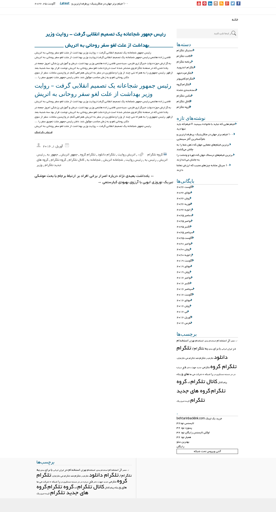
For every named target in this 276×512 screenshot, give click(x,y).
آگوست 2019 (185, 260)
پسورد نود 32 (184, 428)
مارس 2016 (184, 323)
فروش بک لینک (43, 132)
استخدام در (72, 470)
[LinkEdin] (210, 3)
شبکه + (206, 374)
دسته (227, 374)
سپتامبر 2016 (185, 289)
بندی (211, 349)
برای (216, 348)
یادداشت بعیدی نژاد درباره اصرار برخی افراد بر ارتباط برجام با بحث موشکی (95, 176)
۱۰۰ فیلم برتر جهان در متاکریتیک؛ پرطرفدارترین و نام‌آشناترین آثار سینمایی (205, 136)
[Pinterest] (204, 3)
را (212, 374)
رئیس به (150, 160)
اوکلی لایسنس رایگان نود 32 (193, 432)
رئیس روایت (133, 160)
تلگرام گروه (183, 84)
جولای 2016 (184, 300)
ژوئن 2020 (183, 249)
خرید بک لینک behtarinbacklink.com (199, 418)
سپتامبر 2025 (185, 232)
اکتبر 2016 (183, 283)
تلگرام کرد (181, 358)
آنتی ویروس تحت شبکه (207, 451)
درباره (179, 367)
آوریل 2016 (184, 317)
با (220, 348)
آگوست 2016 (185, 294)
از (229, 340)
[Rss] (221, 3)
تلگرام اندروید (185, 67)
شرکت (199, 374)
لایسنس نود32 (185, 423)
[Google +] (227, 3)
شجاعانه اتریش (113, 160)
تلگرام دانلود (184, 73)
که (189, 382)
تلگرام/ (198, 348)
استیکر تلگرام (185, 50)
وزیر (39, 165)
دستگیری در (219, 374)
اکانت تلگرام (184, 56)
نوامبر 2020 (184, 243)
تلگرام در (209, 358)
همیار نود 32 (184, 437)
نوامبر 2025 (184, 221)
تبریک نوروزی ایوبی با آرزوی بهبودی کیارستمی (135, 182)
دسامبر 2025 (184, 215)
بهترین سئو (183, 442)
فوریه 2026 (184, 204)
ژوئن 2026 (183, 198)
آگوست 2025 (185, 238)
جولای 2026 (184, 192)
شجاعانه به (94, 160)
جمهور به (52, 154)
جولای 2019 (184, 266)
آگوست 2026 (185, 187)
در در (233, 374)
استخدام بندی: (210, 341)
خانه (235, 20)
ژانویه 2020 (184, 255)
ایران (229, 349)
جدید (199, 367)
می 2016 (182, 311)
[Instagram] (216, 3)
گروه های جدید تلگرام (193, 395)
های (186, 374)
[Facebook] (238, 3)
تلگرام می (190, 358)
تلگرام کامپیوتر (185, 78)
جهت (193, 367)
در (184, 367)
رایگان (180, 446)
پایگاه (179, 374)
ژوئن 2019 (183, 272)
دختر (189, 367)
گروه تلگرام (183, 107)
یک (178, 401)
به (206, 349)
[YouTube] (199, 3)
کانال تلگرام (183, 101)
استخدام (222, 340)
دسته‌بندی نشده (186, 90)
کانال (220, 382)
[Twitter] (232, 3)
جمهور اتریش (69, 154)
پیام (225, 382)
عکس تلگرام (184, 95)
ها (191, 374)
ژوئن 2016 (183, 306)
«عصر (233, 341)
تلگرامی (206, 367)
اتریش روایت (126, 154)
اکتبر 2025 (183, 226)
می (193, 374)
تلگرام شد (200, 358)
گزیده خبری (185, 401)
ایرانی (224, 349)
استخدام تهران (196, 341)
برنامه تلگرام (184, 61)
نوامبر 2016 (184, 277)
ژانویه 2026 (184, 209)
